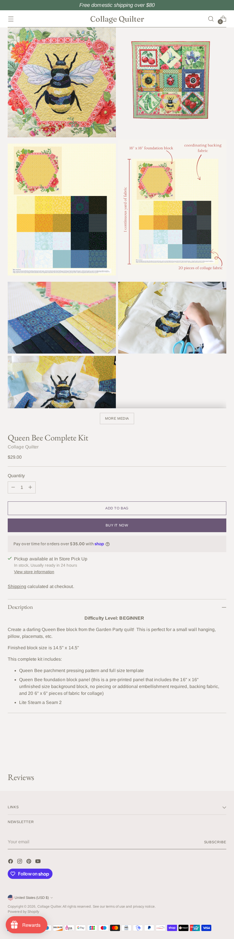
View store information (34, 571)
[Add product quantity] (30, 487)
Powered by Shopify (23, 912)
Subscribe (215, 842)
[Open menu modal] (11, 19)
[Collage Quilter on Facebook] (11, 862)
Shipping (17, 586)
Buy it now (117, 525)
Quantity (16, 475)
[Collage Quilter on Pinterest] (29, 862)
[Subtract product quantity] (13, 487)
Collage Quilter (23, 446)
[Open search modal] (211, 19)
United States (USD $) (32, 898)
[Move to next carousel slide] (221, 753)
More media (117, 418)
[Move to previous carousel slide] (208, 753)
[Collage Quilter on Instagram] (20, 862)
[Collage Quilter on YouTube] (38, 862)
